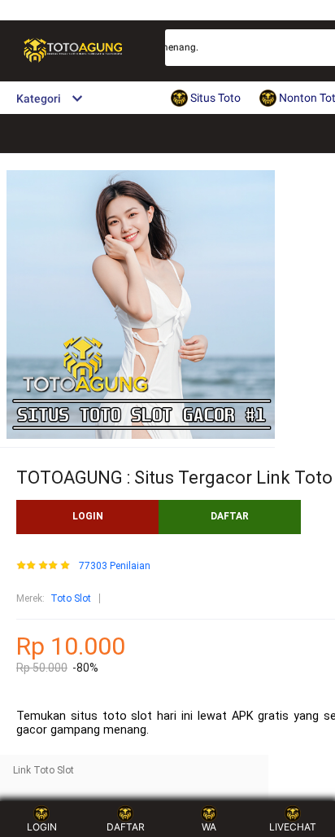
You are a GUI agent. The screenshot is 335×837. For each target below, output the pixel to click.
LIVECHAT (292, 827)
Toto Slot (70, 598)
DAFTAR (230, 516)
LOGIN (87, 516)
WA (209, 827)
